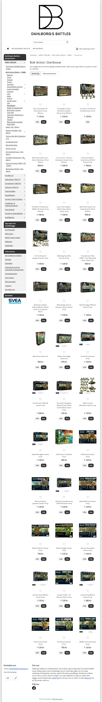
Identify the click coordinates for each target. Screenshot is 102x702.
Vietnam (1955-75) (11, 187)
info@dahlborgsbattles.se (18, 669)
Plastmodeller (10, 191)
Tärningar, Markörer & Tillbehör (15, 116)
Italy (8, 94)
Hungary (10, 91)
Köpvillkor (9, 263)
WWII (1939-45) (10, 62)
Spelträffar (9, 245)
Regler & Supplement (15, 108)
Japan (9, 96)
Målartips (8, 241)
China (9, 77)
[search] (67, 42)
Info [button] (37, 122)
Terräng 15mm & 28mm (14, 199)
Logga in (8, 286)
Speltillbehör (9, 217)
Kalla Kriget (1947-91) (12, 179)
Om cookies (9, 278)
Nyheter (8, 259)
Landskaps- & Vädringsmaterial (11, 204)
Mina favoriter (10, 282)
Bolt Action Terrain (14, 110)
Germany (10, 84)
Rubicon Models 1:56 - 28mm (14, 131)
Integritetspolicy (11, 274)
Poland (9, 98)
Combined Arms (12, 142)
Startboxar (11, 105)
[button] (43, 122)
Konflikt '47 (9, 175)
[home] (8, 48)
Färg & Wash (9, 209)
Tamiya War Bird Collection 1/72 (16, 137)
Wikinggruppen (57, 699)
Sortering (35, 73)
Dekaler (10, 119)
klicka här (88, 678)
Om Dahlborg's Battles (20, 49)
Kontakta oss (10, 289)
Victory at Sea (11, 148)
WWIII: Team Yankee (12, 237)
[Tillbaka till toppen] (97, 698)
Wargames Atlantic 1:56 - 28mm (15, 170)
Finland (9, 80)
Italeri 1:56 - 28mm (12, 127)
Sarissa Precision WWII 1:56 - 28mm (16, 164)
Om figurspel (38, 49)
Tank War (10, 112)
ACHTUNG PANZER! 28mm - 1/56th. (16, 67)
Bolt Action (9, 234)
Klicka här (55, 678)
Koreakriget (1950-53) (13, 183)
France (9, 82)
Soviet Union (11, 101)
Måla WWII (11, 124)
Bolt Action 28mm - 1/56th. (16, 72)
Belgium (10, 75)
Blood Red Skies (11, 145)
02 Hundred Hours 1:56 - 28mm (15, 153)
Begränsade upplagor (15, 122)
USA (8, 103)
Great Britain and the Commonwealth (14, 88)
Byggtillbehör (10, 195)
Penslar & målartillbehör (14, 213)
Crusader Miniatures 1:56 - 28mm (15, 158)
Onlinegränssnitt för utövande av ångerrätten (14, 268)
